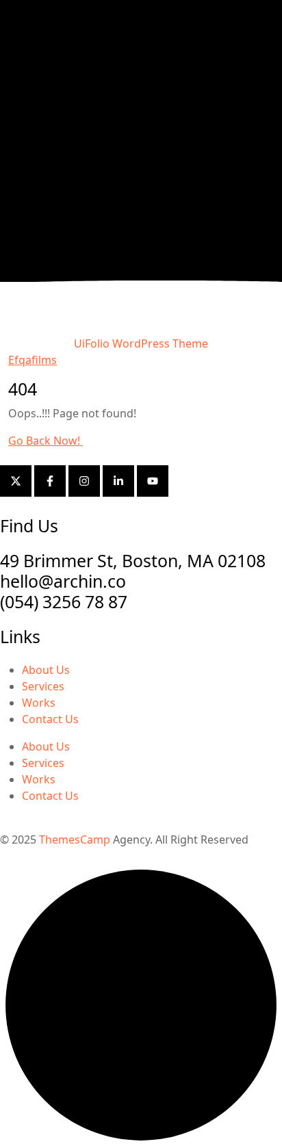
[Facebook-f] (50, 481)
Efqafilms (32, 359)
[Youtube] (152, 481)
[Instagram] (84, 481)
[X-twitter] (15, 481)
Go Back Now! (45, 440)
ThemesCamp (74, 839)
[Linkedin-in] (118, 481)
